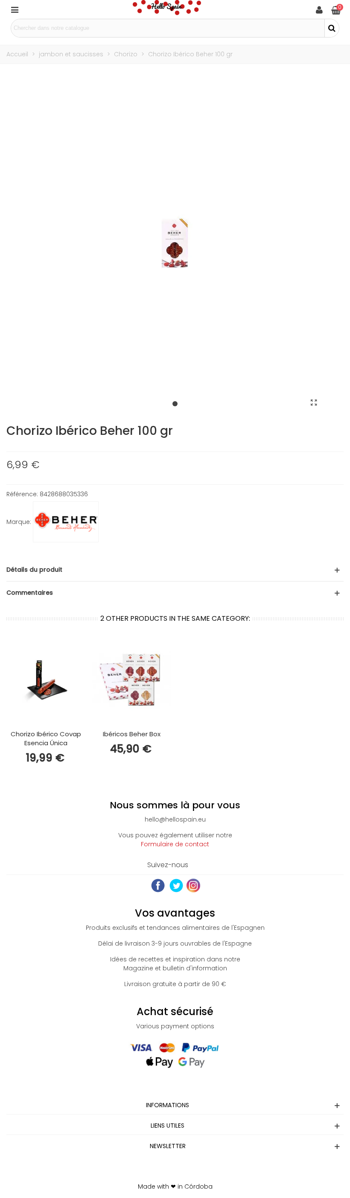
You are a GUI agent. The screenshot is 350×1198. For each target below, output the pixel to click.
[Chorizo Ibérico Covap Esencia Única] (45, 680)
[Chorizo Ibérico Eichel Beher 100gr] (313, 402)
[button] (175, 404)
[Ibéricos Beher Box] (131, 680)
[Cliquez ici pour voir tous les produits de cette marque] (66, 521)
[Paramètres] (319, 9)
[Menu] (14, 9)
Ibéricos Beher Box (131, 733)
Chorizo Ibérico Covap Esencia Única (46, 738)
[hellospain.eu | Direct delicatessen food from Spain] (166, 9)
